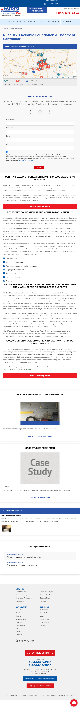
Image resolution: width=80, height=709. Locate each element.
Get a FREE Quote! (40, 206)
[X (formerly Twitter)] (28, 640)
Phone (9, 144)
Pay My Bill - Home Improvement (40, 679)
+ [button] (74, 71)
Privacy (31, 160)
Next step (39, 168)
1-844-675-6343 (67, 13)
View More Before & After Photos (40, 436)
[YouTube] (25, 640)
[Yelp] (17, 640)
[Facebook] (20, 640)
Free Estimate (53, 4)
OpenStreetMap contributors (69, 77)
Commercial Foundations (24, 598)
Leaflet (51, 77)
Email (8, 136)
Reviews (43, 625)
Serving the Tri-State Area (71, 8)
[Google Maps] (22, 640)
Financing (19, 622)
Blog (17, 628)
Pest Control (20, 601)
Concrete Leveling (46, 595)
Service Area (53, 22)
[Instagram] (30, 640)
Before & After (44, 619)
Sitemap (70, 695)
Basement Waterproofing (23, 595)
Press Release (20, 625)
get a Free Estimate (40, 652)
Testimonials (44, 610)
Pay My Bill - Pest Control (40, 686)
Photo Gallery (44, 613)
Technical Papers (21, 619)
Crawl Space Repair (46, 592)
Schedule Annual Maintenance (37, 10)
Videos (42, 616)
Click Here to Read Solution (40, 497)
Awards (18, 631)
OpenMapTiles (58, 77)
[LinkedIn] (33, 640)
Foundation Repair (21, 592)
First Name (10, 120)
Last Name (10, 128)
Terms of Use (22, 160)
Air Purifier (43, 601)
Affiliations (19, 635)
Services (10, 22)
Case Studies (44, 622)
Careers (41, 22)
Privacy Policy (50, 695)
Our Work (21, 22)
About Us (32, 22)
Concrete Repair (45, 598)
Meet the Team (20, 613)
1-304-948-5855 (40, 665)
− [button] (74, 74)
